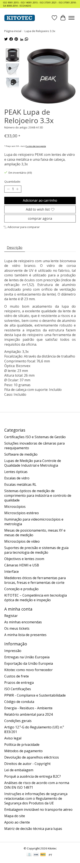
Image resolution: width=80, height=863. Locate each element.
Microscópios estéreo (21, 513)
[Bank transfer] (36, 855)
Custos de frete (16, 676)
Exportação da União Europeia (28, 663)
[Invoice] (29, 855)
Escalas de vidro (16, 478)
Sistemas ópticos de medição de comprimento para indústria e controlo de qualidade (37, 496)
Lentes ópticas (16, 471)
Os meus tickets (16, 628)
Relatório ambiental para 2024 (28, 714)
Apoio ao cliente (17, 822)
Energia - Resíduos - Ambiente (28, 708)
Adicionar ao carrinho (40, 200)
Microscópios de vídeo (22, 541)
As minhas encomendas (23, 622)
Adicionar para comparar (23, 227)
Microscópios (15, 506)
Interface (11, 571)
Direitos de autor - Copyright (27, 763)
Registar (11, 615)
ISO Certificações (17, 689)
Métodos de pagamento (23, 751)
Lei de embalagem (18, 770)
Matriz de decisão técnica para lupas (33, 828)
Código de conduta (19, 701)
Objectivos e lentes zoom (24, 558)
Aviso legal (12, 738)
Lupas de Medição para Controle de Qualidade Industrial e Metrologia (32, 463)
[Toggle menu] (71, 18)
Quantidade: (12, 181)
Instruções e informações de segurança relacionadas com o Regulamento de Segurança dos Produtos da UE (35, 798)
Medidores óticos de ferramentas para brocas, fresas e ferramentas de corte (35, 580)
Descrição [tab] (14, 247)
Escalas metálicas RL (20, 484)
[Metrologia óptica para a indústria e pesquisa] (19, 18)
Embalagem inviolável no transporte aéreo (38, 809)
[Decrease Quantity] (8, 189)
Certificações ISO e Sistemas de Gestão (35, 437)
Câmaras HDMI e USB (21, 565)
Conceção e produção (21, 589)
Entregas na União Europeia (26, 657)
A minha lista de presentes (25, 634)
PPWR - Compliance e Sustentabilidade (35, 695)
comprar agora (40, 218)
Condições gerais (18, 720)
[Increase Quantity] (17, 189)
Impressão (12, 650)
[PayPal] (43, 855)
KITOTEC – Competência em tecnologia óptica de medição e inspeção (35, 597)
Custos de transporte (36, 146)
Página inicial (12, 31)
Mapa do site (14, 816)
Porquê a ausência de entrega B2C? (32, 776)
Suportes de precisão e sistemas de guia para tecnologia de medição (36, 550)
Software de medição (21, 454)
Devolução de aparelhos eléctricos (31, 757)
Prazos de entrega (19, 682)
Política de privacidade (21, 744)
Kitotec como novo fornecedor (28, 669)
